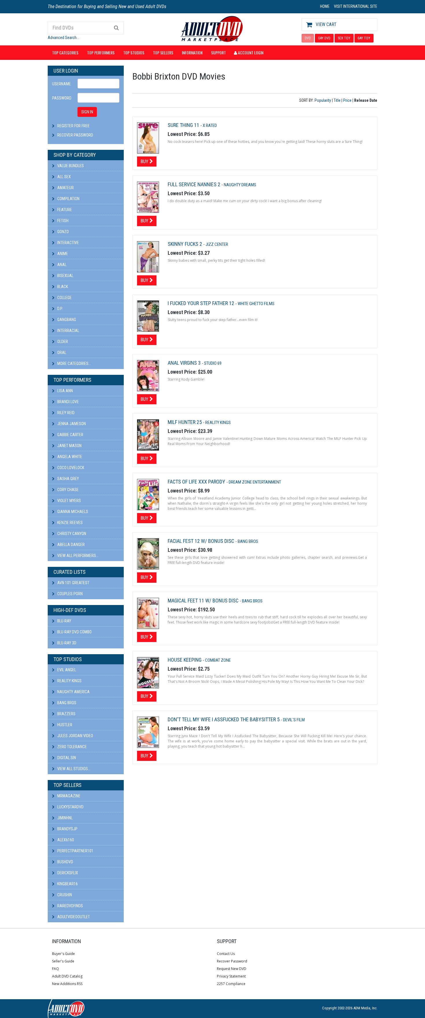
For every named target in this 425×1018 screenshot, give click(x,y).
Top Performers (100, 52)
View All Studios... (73, 768)
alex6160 (65, 840)
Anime (62, 253)
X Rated (210, 125)
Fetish (62, 220)
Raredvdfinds (69, 905)
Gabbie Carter (69, 434)
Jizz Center (217, 244)
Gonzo (62, 231)
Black (62, 286)
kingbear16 (67, 883)
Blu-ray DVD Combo (74, 632)
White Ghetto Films (256, 303)
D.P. (59, 308)
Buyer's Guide (63, 953)
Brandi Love (67, 401)
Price (347, 100)
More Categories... (73, 363)
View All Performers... (77, 555)
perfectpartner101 (74, 851)
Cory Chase (67, 489)
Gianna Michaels (72, 511)
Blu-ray (63, 621)
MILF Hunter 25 (185, 422)
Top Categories (65, 52)
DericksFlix (67, 873)
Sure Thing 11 (184, 125)
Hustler (64, 724)
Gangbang (66, 319)
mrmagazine (68, 796)
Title (337, 100)
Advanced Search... (63, 37)
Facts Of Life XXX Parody (197, 482)
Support (218, 52)
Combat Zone (218, 660)
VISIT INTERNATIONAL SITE (355, 6)
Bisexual (64, 275)
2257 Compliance (231, 983)
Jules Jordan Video (74, 735)
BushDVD (64, 862)
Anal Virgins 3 (185, 363)
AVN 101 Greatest (72, 582)
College (64, 297)
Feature (64, 209)
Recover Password (75, 135)
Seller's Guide (63, 961)
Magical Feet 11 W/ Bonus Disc (204, 600)
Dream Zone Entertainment (255, 482)
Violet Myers (68, 500)
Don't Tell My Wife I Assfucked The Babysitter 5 (224, 719)
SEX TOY (344, 38)
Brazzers (65, 713)
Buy (145, 161)
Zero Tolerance (71, 746)
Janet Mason (69, 445)
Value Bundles (70, 165)
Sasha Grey (67, 478)
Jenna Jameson (71, 423)
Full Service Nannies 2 (194, 184)
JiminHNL (64, 818)
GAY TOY (364, 38)
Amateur (65, 187)
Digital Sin (66, 757)
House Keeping (185, 660)
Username (61, 84)
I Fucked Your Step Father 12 (201, 303)
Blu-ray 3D (66, 643)
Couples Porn (69, 593)
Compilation (68, 198)
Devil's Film (294, 719)
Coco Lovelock (70, 467)
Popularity (323, 100)
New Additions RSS (67, 983)
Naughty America (73, 691)
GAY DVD (324, 38)
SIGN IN (87, 112)
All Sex (63, 176)
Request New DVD (231, 968)
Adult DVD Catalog (67, 976)
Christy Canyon (71, 533)
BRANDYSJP (66, 829)
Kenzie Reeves (69, 522)
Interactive (67, 242)
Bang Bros (66, 702)
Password (61, 98)
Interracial (67, 330)
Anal (61, 264)
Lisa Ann (64, 390)
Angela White (69, 456)
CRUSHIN (64, 894)
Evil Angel (66, 669)
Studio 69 (212, 363)
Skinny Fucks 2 (185, 244)
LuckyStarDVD (70, 807)
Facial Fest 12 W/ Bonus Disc (201, 541)
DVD (308, 38)
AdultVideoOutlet (73, 916)
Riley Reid (65, 412)
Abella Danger (70, 544)
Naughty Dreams (240, 184)
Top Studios (133, 52)
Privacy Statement (231, 976)
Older (62, 341)
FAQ (55, 968)
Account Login (250, 52)
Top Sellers (163, 52)
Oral (61, 352)
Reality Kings (69, 680)
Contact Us (226, 953)
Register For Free (73, 125)
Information (192, 52)
